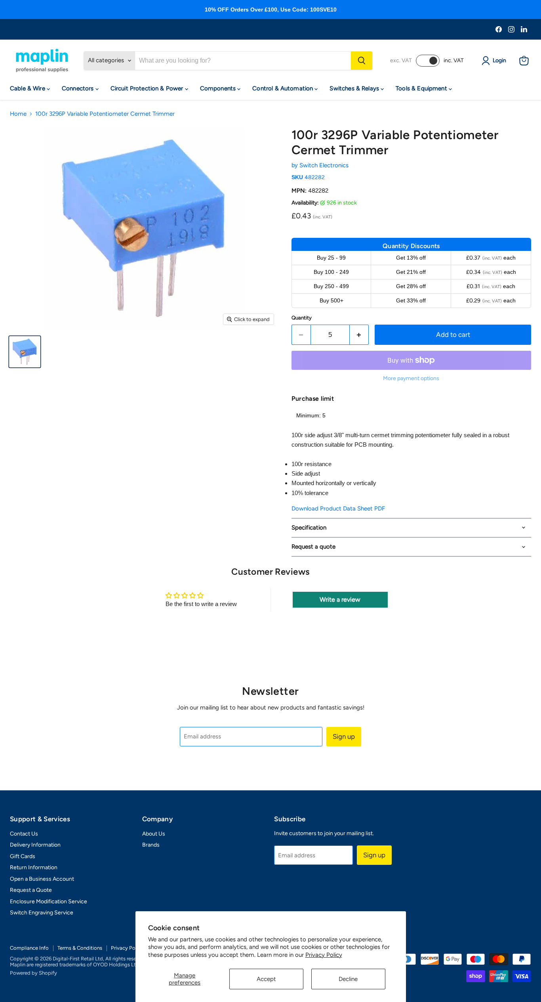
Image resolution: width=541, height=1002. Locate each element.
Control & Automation (283, 88)
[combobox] (243, 61)
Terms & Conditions (79, 948)
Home (18, 114)
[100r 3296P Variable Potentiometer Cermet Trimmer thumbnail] (24, 351)
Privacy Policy (323, 954)
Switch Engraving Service (41, 912)
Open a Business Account (42, 879)
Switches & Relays (355, 88)
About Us (153, 833)
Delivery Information (35, 844)
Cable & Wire (28, 88)
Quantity (301, 318)
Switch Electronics (324, 165)
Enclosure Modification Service (48, 901)
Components (219, 88)
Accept (266, 979)
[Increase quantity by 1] (359, 335)
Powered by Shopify (33, 973)
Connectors (78, 88)
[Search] (361, 61)
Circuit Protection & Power (147, 88)
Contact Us (24, 833)
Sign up (344, 736)
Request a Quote (31, 890)
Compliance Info (29, 948)
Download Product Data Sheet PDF (338, 508)
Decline (348, 979)
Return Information (33, 867)
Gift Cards (22, 856)
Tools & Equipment (422, 88)
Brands (151, 844)
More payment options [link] (411, 378)
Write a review (340, 599)
